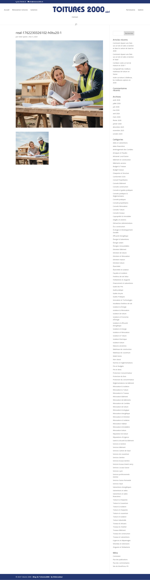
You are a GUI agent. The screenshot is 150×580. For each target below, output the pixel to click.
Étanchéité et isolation (121, 270)
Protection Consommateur (122, 373)
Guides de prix (118, 293)
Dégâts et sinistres (119, 220)
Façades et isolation (120, 273)
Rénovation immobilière (121, 427)
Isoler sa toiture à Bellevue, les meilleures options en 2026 (122, 80)
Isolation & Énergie (119, 307)
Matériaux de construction (122, 349)
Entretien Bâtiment (119, 249)
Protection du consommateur (123, 380)
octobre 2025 (117, 134)
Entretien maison (119, 260)
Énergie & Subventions (121, 239)
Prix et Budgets (118, 366)
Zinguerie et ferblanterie (121, 547)
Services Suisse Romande (122, 480)
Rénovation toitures (20, 10)
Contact (75, 17)
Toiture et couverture (120, 513)
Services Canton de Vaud (121, 451)
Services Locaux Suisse (121, 468)
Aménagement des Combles (123, 149)
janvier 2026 (117, 124)
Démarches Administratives (122, 223)
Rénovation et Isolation (121, 420)
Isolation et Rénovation (121, 332)
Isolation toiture (118, 343)
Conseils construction (120, 187)
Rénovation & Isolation (121, 386)
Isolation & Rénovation (121, 310)
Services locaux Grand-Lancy (123, 464)
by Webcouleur (57, 577)
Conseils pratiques (119, 199)
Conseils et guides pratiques (123, 190)
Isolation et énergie (120, 329)
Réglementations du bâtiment (123, 383)
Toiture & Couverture (120, 503)
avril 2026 (116, 113)
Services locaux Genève (121, 461)
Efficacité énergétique (120, 236)
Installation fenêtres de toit (122, 303)
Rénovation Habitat (120, 424)
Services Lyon (118, 471)
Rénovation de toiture (120, 407)
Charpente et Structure (121, 173)
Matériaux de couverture (121, 353)
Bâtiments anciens (119, 163)
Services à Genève (119, 444)
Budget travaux (118, 170)
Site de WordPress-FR (120, 566)
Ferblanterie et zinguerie (121, 280)
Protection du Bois (119, 376)
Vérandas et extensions (121, 544)
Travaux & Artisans (119, 523)
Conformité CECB (119, 177)
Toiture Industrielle (119, 520)
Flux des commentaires (121, 563)
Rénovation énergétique (121, 413)
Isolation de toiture (119, 314)
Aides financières (119, 146)
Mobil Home (117, 356)
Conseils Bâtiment (119, 183)
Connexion (116, 556)
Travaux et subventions (121, 537)
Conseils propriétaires (120, 203)
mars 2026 (116, 117)
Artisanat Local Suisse (120, 156)
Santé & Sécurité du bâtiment (123, 441)
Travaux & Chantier (120, 527)
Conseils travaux (119, 213)
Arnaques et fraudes (120, 153)
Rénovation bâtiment (120, 397)
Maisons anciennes (120, 346)
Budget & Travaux (119, 166)
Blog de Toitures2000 (41, 577)
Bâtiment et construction (122, 160)
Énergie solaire (118, 243)
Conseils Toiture (118, 210)
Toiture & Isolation (119, 507)
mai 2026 (116, 110)
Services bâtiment (119, 447)
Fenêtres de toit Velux (120, 276)
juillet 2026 (117, 103)
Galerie (140, 10)
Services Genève (119, 457)
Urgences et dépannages (122, 540)
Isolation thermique (120, 339)
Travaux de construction (121, 534)
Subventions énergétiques (122, 487)
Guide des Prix (118, 287)
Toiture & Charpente (120, 500)
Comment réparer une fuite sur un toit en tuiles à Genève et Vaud (123, 57)
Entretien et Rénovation (121, 256)
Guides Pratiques (119, 297)
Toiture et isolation (119, 517)
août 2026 (116, 100)
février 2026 (117, 120)
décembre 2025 (118, 127)
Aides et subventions (120, 143)
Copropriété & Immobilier (122, 216)
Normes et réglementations (123, 363)
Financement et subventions (123, 283)
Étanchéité (116, 266)
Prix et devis (117, 370)
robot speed (22, 37)
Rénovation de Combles (121, 403)
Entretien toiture (118, 263)
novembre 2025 (118, 130)
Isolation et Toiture (120, 336)
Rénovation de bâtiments (122, 400)
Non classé (117, 359)
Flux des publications (120, 559)
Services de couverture (121, 454)
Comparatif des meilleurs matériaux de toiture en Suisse (122, 71)
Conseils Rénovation (120, 206)
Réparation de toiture (120, 434)
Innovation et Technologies (122, 300)
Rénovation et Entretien (121, 417)
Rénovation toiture (119, 430)
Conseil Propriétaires (120, 180)
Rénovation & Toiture (120, 390)
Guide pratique (118, 290)
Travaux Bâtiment (119, 530)
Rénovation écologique (121, 410)
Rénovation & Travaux (121, 393)
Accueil (6, 10)
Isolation (34, 10)
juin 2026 (116, 107)
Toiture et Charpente (120, 510)
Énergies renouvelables (121, 246)
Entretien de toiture (120, 253)
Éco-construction (119, 227)
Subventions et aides (120, 490)
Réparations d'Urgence (121, 437)
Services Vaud (118, 484)
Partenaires (130, 10)
